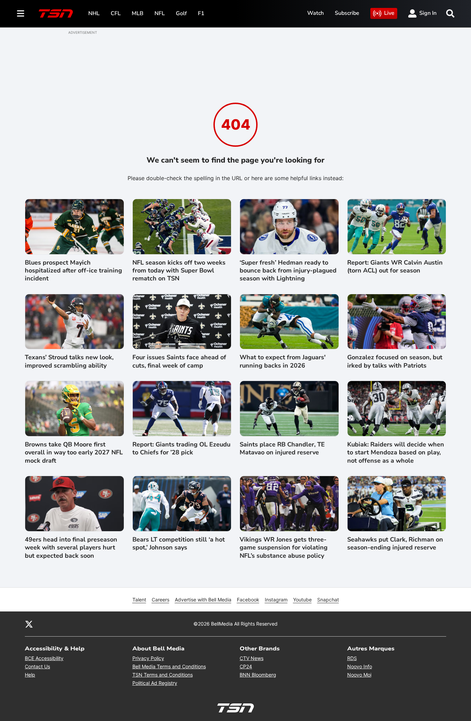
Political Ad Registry (154, 683)
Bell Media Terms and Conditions (169, 666)
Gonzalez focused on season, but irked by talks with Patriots (394, 361)
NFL (159, 13)
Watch (315, 13)
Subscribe (347, 13)
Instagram (276, 599)
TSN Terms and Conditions (162, 675)
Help (30, 675)
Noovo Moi (359, 675)
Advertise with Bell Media (203, 599)
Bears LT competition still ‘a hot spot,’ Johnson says (178, 544)
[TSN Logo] (56, 13)
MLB (137, 13)
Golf (181, 13)
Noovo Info (359, 666)
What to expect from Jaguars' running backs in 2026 (282, 361)
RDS (352, 658)
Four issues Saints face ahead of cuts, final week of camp (179, 361)
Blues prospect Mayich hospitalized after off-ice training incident (73, 271)
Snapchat (328, 599)
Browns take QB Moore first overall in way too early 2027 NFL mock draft (74, 453)
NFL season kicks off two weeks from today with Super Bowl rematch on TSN (179, 271)
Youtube (302, 599)
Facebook (248, 599)
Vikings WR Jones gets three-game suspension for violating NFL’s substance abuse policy (284, 548)
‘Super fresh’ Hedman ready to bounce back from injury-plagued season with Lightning (288, 271)
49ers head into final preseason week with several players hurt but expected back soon (71, 548)
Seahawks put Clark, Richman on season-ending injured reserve (395, 544)
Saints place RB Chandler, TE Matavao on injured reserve (282, 448)
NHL (94, 13)
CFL (116, 13)
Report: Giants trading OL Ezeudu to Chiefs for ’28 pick (181, 448)
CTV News (251, 658)
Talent (139, 599)
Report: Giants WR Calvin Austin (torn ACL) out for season (395, 267)
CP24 (246, 666)
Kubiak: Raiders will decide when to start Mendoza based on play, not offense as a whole (395, 453)
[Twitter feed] (29, 624)
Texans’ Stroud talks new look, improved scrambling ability (69, 361)
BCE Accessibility (44, 658)
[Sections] (21, 13)
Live (389, 13)
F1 (201, 13)
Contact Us (37, 666)
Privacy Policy (148, 658)
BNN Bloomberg (258, 675)
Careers (160, 599)
